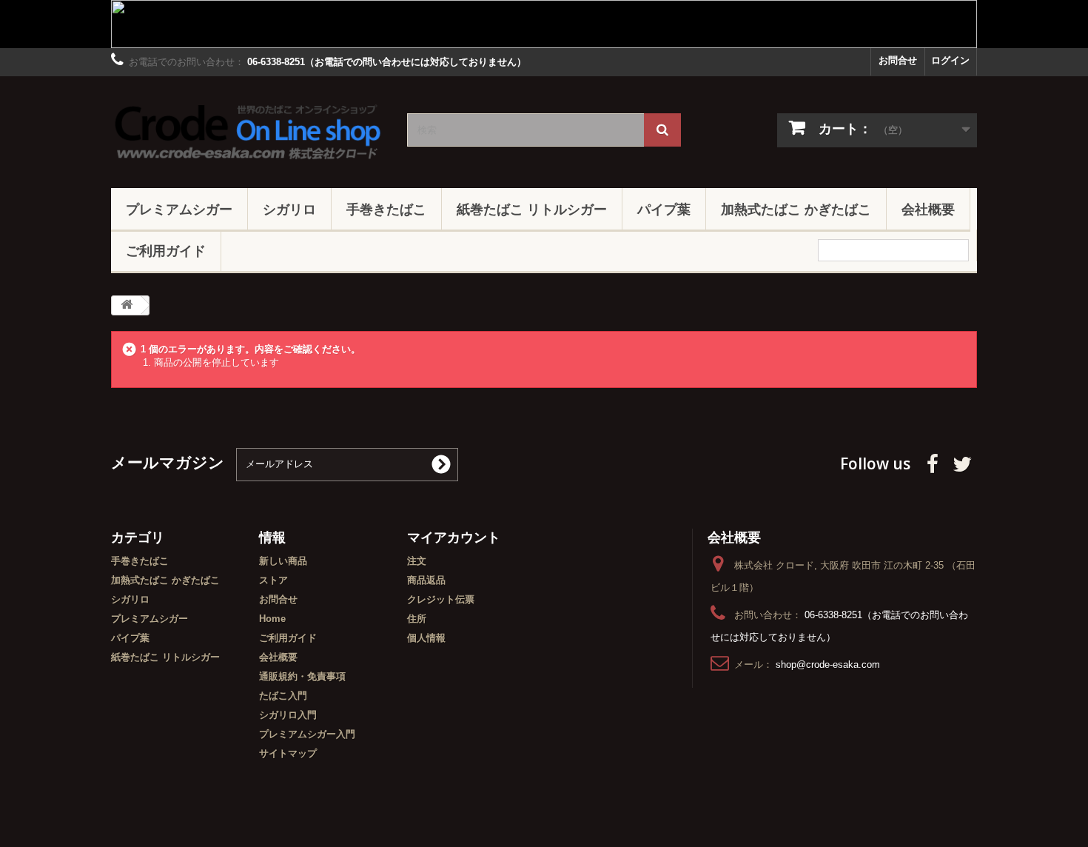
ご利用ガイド (166, 250)
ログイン (950, 60)
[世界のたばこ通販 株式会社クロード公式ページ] (248, 128)
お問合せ (898, 60)
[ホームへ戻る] (127, 305)
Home (272, 618)
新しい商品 (283, 560)
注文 (416, 560)
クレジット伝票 (440, 599)
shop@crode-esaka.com (828, 664)
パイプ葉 (664, 209)
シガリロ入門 (288, 714)
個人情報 (426, 637)
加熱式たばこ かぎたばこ (796, 209)
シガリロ (289, 209)
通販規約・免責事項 (302, 676)
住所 (416, 618)
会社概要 (928, 209)
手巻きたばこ (386, 209)
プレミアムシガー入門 (307, 734)
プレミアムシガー (179, 209)
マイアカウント (453, 537)
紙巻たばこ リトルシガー (532, 209)
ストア (273, 580)
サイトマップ (288, 753)
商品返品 (426, 580)
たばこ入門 (283, 695)
